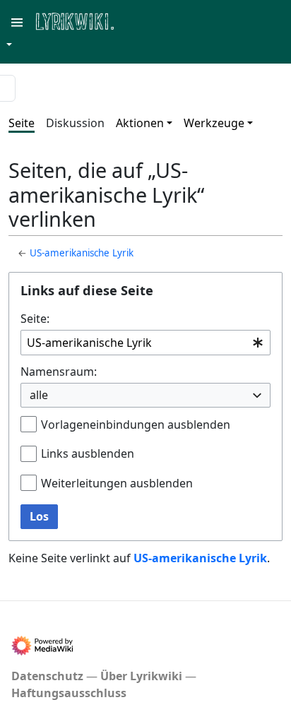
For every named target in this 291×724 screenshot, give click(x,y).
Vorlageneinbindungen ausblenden (135, 424)
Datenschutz (47, 676)
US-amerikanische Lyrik (81, 253)
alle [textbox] (39, 395)
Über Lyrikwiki (141, 676)
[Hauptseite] (143, 20)
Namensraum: (58, 371)
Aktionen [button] (140, 123)
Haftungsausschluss (68, 693)
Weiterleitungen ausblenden (117, 483)
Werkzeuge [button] (214, 123)
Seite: (34, 318)
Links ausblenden (87, 453)
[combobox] (145, 343)
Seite (21, 123)
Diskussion (75, 123)
